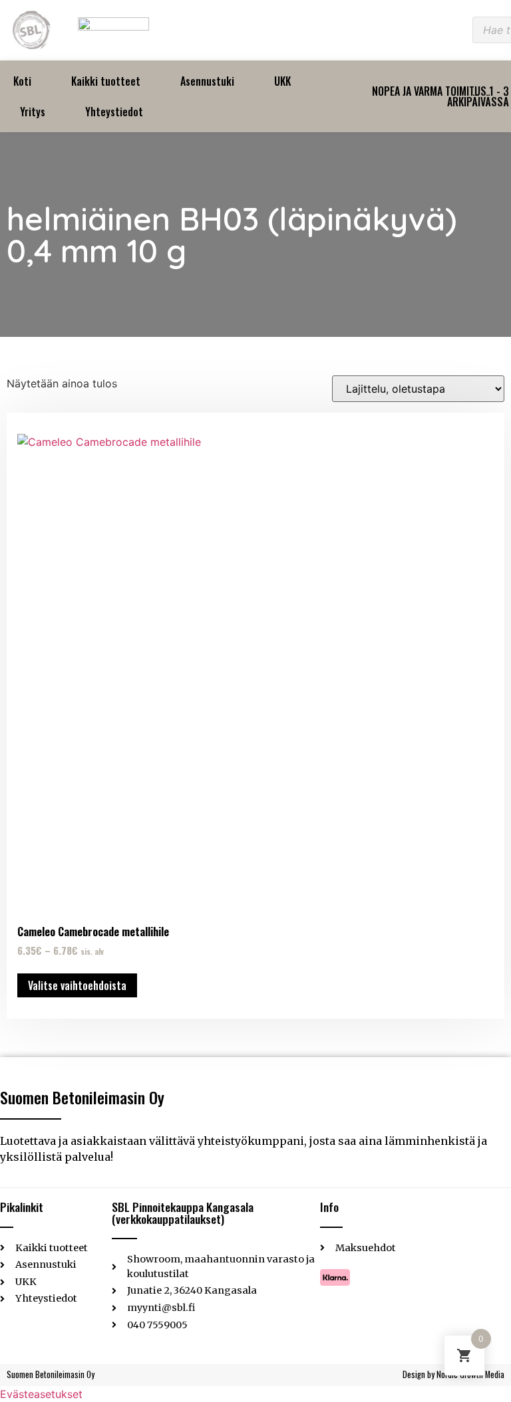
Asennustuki (207, 81)
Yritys (32, 112)
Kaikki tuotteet (105, 81)
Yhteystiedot (114, 112)
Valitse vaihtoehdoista (77, 985)
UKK (282, 81)
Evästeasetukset (41, 1394)
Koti (22, 81)
